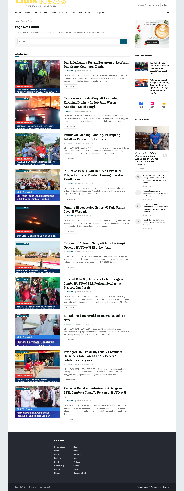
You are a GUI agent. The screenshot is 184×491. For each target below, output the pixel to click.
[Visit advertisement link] (152, 34)
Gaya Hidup (102, 12)
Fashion (57, 458)
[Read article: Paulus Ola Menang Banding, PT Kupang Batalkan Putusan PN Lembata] (37, 149)
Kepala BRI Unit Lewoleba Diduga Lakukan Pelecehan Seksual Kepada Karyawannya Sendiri (154, 179)
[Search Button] (162, 12)
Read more (71, 86)
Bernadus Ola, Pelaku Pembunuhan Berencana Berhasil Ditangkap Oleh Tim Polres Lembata (156, 208)
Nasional (56, 12)
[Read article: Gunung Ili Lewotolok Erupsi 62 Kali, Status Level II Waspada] (37, 221)
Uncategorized (79, 473)
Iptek (80, 12)
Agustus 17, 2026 (82, 252)
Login (166, 5)
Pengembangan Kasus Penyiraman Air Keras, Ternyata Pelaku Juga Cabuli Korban (155, 193)
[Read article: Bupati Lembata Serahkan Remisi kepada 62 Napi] (37, 330)
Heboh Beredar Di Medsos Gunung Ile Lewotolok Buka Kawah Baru (154, 222)
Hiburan (88, 12)
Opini (64, 12)
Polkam (28, 12)
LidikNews (69, 71)
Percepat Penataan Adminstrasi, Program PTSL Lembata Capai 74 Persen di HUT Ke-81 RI (95, 392)
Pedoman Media (142, 487)
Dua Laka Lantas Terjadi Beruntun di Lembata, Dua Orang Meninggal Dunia (159, 68)
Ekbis (46, 12)
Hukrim (38, 12)
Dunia (72, 12)
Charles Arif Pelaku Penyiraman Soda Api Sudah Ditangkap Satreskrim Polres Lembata (147, 159)
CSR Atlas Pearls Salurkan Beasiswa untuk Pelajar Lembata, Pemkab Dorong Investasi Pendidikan (94, 175)
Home (17, 21)
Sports (76, 465)
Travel (76, 469)
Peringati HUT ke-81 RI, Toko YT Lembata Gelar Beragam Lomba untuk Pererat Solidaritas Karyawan (93, 356)
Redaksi (166, 487)
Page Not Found (26, 21)
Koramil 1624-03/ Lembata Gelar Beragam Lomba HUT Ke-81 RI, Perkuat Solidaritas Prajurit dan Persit (93, 283)
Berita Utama (22, 63)
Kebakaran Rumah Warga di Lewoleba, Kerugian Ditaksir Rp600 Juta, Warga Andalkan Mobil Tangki (91, 102)
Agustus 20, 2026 (82, 111)
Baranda (19, 12)
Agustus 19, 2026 (82, 216)
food (56, 462)
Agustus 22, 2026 (82, 71)
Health (57, 469)
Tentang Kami (156, 487)
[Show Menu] (168, 12)
